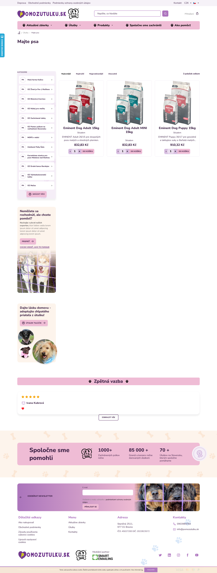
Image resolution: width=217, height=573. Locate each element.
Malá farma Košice (35, 80)
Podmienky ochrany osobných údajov (71, 3)
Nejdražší (80, 74)
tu (142, 570)
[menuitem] (39, 25)
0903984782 (184, 523)
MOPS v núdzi (33, 137)
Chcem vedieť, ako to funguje (34, 247)
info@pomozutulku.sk (188, 529)
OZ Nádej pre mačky (36, 108)
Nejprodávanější (96, 74)
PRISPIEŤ (26, 241)
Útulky (71, 527)
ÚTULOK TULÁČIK (34, 323)
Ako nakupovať (26, 522)
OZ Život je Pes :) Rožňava (38, 89)
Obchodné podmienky (39, 3)
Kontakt (178, 3)
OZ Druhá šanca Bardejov (38, 166)
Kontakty (72, 532)
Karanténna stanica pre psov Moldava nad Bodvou (38, 157)
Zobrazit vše (108, 417)
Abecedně (112, 74)
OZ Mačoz (31, 185)
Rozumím (150, 570)
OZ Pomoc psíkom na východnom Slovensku (36, 128)
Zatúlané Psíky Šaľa (35, 147)
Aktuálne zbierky (77, 522)
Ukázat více (39, 194)
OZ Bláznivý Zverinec (36, 99)
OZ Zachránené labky (36, 118)
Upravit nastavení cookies (27, 541)
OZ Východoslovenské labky (36, 176)
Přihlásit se (90, 507)
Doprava (21, 3)
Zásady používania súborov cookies (27, 533)
